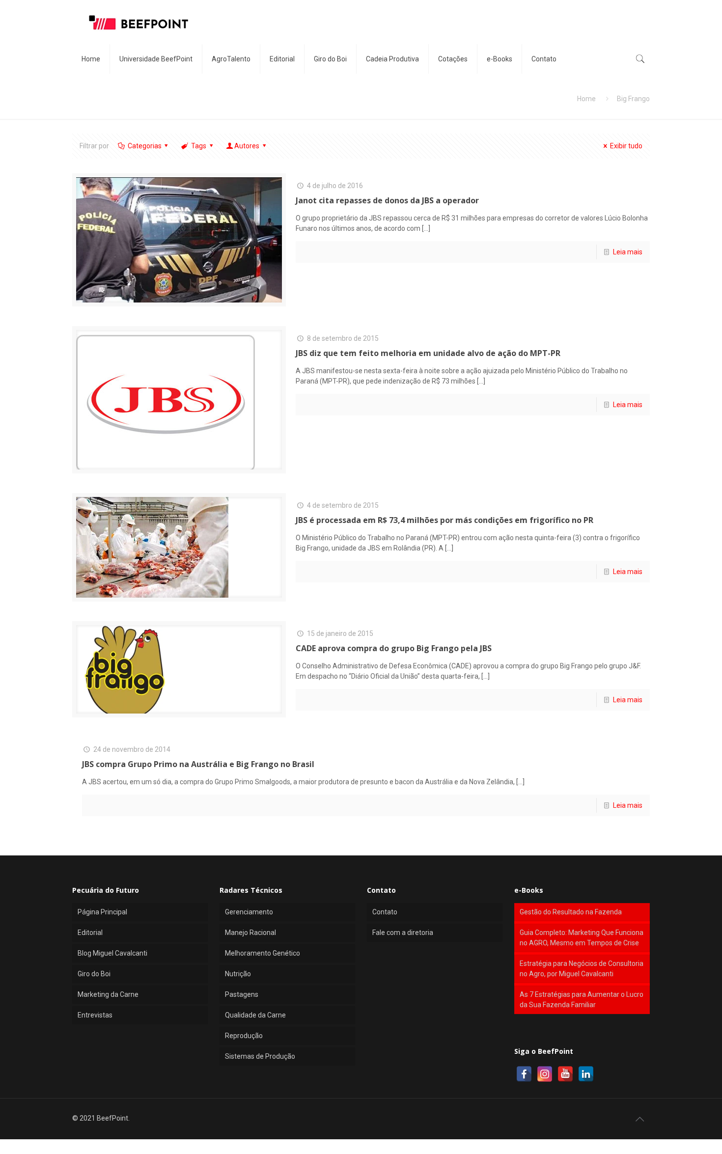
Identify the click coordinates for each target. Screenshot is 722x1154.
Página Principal (102, 912)
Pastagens (241, 994)
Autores (246, 146)
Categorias (145, 146)
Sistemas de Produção (260, 1056)
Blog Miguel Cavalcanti (112, 953)
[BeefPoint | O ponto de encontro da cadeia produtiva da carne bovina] (138, 22)
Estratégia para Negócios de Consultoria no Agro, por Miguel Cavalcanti (581, 969)
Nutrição (238, 974)
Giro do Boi (94, 974)
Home (586, 99)
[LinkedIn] (586, 1074)
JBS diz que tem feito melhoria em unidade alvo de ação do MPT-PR (428, 353)
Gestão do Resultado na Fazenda (571, 912)
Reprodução (244, 1036)
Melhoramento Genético (262, 953)
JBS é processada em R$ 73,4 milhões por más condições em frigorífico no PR (444, 520)
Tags (198, 146)
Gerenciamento (249, 912)
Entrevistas (95, 1015)
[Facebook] (524, 1074)
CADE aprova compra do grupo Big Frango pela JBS (394, 648)
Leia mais (627, 252)
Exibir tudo (626, 146)
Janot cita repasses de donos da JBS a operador (387, 200)
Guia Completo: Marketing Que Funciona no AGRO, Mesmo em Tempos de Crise (581, 938)
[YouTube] (565, 1074)
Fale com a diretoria (402, 932)
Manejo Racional (250, 932)
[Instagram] (545, 1074)
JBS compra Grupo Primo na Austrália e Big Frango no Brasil (198, 764)
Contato (384, 912)
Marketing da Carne (108, 994)
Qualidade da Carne (255, 1015)
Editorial (90, 932)
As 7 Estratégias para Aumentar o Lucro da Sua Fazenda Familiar (581, 999)
